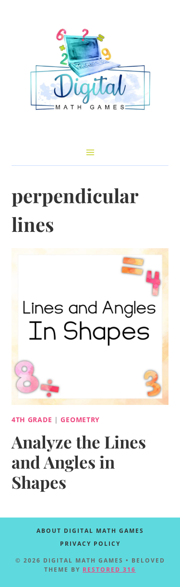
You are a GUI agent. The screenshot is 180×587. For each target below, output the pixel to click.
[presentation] (90, 326)
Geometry (80, 419)
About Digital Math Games (90, 531)
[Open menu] (90, 152)
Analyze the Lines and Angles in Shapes (79, 461)
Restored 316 (109, 569)
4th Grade (32, 419)
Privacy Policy (90, 544)
